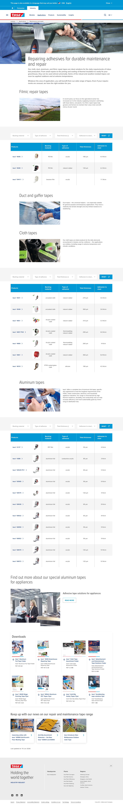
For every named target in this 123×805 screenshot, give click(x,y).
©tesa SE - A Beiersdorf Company (103, 802)
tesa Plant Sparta (68, 781)
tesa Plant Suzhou (68, 776)
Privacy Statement (20, 802)
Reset (104, 136)
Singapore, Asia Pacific (86, 779)
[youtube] (17, 796)
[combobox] (20, 135)
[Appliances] (35, 607)
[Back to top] (111, 765)
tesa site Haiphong (68, 785)
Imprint (12, 802)
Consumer (21, 8)
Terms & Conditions (76, 802)
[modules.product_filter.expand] (28, 135)
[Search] (105, 15)
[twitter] (12, 796)
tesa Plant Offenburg (69, 779)
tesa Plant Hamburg (69, 783)
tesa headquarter (51, 774)
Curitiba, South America (86, 785)
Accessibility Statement (33, 802)
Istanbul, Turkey (84, 787)
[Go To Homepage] (12, 8)
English (68, 3)
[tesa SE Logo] (18, 15)
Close (108, 3)
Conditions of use (55, 802)
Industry (33, 8)
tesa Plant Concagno (69, 774)
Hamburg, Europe (84, 774)
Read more (69, 600)
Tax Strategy (65, 802)
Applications (22, 21)
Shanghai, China (84, 776)
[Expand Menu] (7, 15)
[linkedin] (21, 796)
